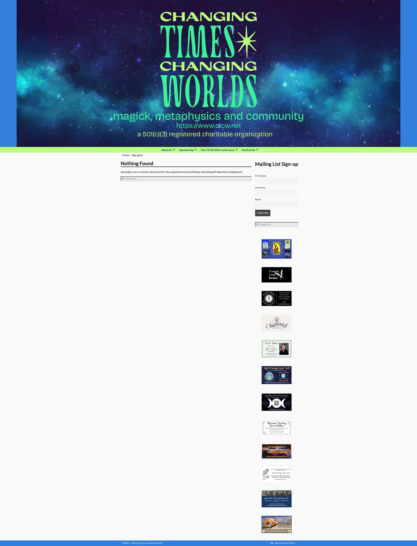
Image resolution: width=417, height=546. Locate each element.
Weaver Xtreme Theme (285, 543)
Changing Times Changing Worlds (146, 543)
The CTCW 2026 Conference (217, 149)
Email (258, 199)
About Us (166, 149)
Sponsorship (186, 149)
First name (260, 175)
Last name (260, 187)
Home (125, 155)
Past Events (248, 149)
